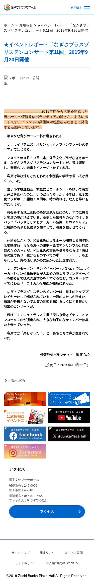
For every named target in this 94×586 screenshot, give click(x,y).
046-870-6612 (37, 500)
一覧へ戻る (16, 380)
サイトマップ (21, 553)
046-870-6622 (34, 496)
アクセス (47, 512)
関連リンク (47, 553)
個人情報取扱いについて (62, 563)
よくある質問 (74, 553)
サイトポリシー (25, 563)
